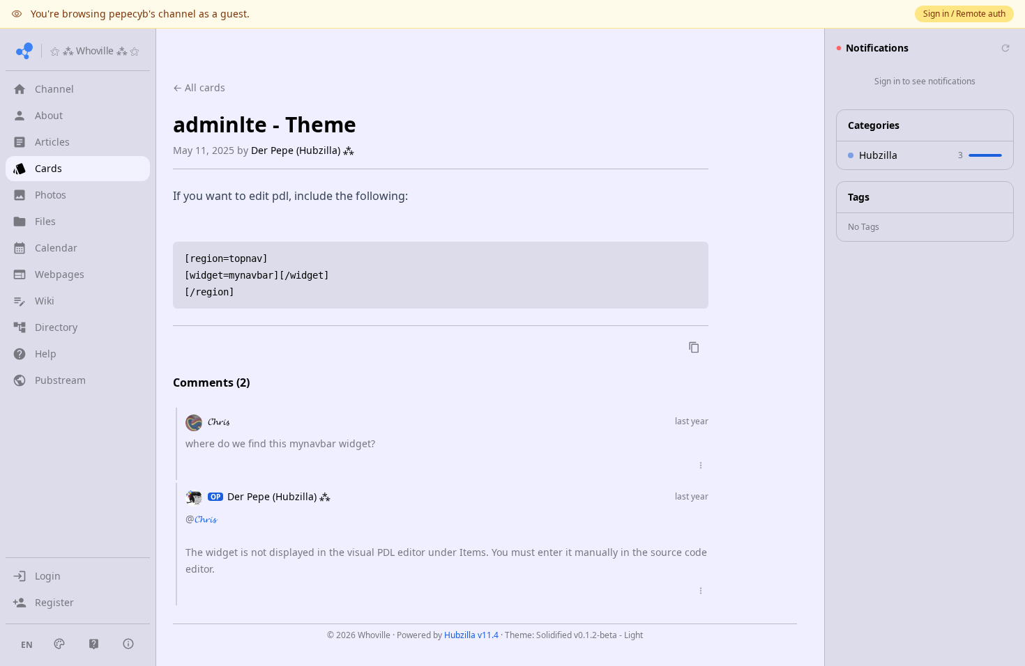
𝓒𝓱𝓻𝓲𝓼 (218, 421)
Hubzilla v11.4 (471, 635)
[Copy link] (694, 347)
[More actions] (700, 465)
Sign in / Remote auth (964, 14)
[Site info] (128, 644)
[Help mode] (93, 644)
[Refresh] (1005, 48)
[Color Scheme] (59, 644)
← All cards (199, 87)
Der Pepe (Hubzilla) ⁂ (302, 150)
